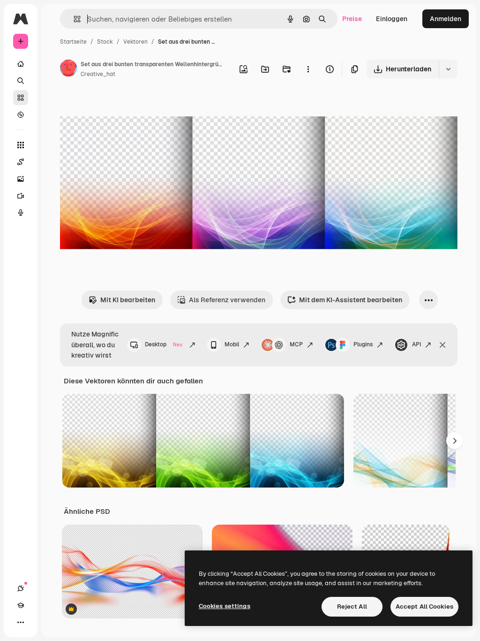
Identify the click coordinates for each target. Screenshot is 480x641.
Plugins (363, 344)
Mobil (232, 344)
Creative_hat (98, 74)
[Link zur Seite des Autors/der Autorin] (68, 69)
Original (120, 106)
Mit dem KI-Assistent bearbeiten (350, 300)
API (416, 344)
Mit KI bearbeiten (127, 300)
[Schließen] (442, 345)
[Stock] (20, 97)
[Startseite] (20, 63)
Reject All (352, 606)
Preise (352, 19)
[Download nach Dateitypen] (448, 69)
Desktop (163, 344)
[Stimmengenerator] (20, 212)
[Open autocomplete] (73, 19)
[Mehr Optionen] (308, 69)
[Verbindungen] (20, 588)
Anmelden (445, 19)
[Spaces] (20, 161)
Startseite (73, 42)
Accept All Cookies (424, 606)
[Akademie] (20, 605)
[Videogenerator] (20, 195)
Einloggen (391, 19)
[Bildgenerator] (20, 178)
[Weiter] (454, 441)
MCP (296, 344)
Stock (105, 42)
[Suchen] (20, 80)
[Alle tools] (20, 145)
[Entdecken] (20, 114)
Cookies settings (224, 606)
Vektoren (135, 42)
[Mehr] (20, 622)
